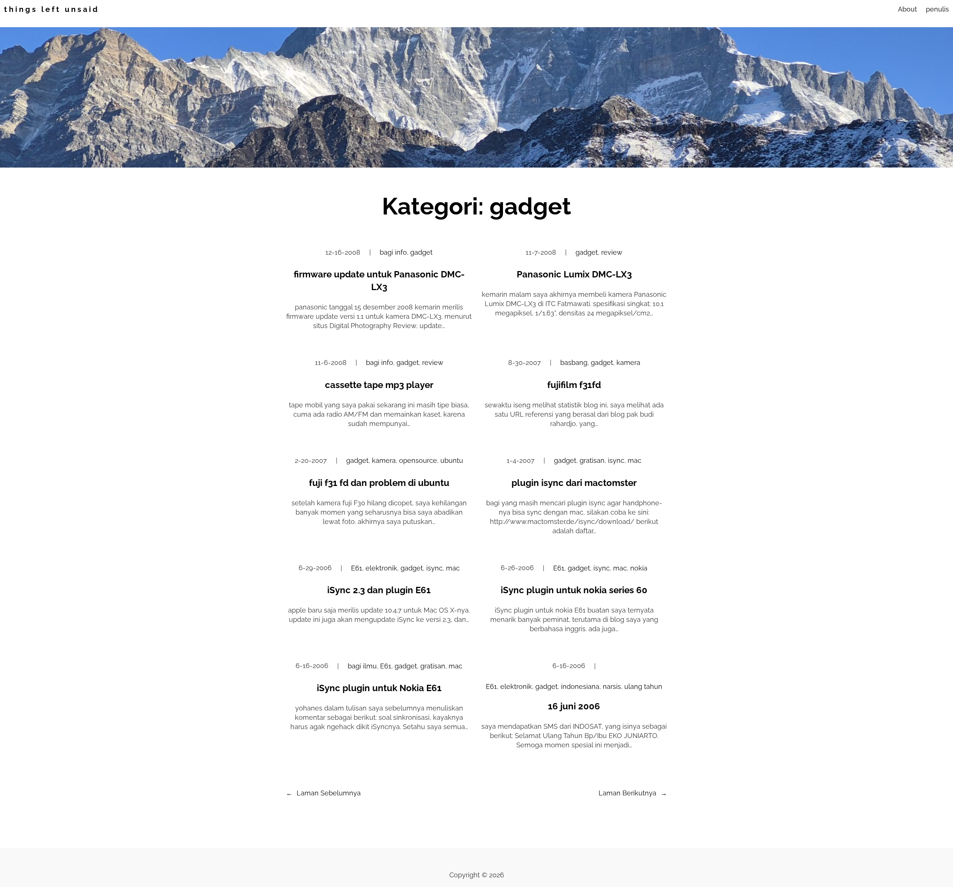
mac (634, 460)
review (611, 252)
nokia (638, 568)
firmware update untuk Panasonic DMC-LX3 (379, 280)
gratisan (592, 460)
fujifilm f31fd (574, 384)
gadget (421, 252)
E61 (356, 568)
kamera (628, 362)
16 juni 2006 (574, 706)
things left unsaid (51, 9)
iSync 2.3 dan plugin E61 (379, 590)
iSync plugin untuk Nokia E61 (379, 688)
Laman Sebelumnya (323, 793)
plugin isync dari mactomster (574, 482)
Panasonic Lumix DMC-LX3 (574, 274)
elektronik (381, 568)
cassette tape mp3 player (379, 384)
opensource (418, 460)
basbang (573, 362)
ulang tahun (643, 686)
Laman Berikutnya (633, 793)
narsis (612, 686)
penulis (937, 9)
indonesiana (580, 686)
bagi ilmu (362, 666)
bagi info (393, 252)
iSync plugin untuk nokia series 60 (574, 590)
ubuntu (451, 460)
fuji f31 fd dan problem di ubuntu (379, 482)
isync (616, 460)
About (907, 9)
